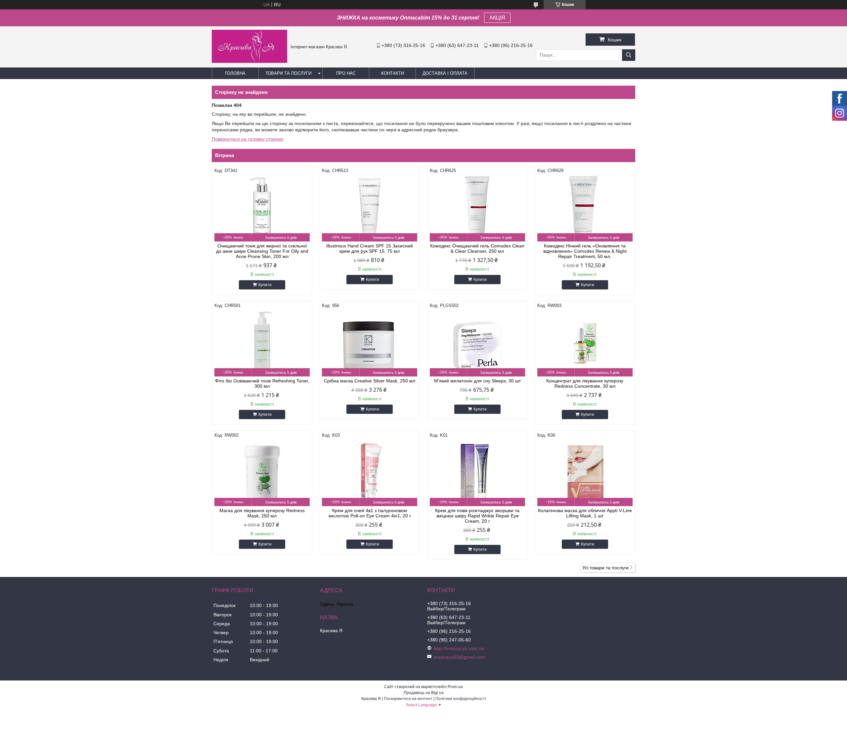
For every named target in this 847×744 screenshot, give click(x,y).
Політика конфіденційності (460, 698)
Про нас (346, 73)
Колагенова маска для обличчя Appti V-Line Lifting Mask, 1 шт (585, 513)
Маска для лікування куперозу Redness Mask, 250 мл (262, 513)
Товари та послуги (288, 73)
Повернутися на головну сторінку (248, 139)
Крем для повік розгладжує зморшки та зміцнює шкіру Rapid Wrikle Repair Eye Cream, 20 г (477, 516)
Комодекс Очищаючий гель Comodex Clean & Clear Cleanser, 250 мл (477, 248)
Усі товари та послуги (605, 567)
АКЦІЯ (497, 18)
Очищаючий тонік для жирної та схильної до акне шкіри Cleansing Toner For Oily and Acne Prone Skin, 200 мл (262, 251)
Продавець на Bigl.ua (424, 692)
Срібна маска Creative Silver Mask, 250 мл (369, 380)
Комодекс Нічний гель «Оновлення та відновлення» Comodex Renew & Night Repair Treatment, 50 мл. (585, 251)
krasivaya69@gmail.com (459, 657)
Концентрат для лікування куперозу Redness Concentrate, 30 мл (584, 383)
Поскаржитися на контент (408, 698)
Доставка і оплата (445, 73)
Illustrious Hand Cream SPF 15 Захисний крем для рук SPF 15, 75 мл (369, 248)
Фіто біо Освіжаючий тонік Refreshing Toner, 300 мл (262, 383)
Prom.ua (455, 686)
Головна (235, 73)
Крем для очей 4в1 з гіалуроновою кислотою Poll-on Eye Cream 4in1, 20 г (370, 513)
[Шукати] (628, 55)
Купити (265, 285)
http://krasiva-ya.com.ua (459, 648)
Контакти (392, 73)
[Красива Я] (249, 61)
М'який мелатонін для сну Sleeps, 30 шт (477, 380)
